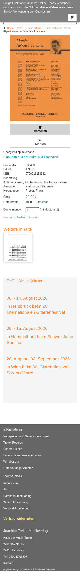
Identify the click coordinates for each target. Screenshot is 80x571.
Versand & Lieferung (16, 508)
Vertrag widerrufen (18, 518)
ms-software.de (47, 569)
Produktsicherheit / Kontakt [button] (20, 217)
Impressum (10, 483)
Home (10, 28)
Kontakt (8, 563)
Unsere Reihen (12, 449)
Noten (20, 28)
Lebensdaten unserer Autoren (22, 455)
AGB (6, 489)
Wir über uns (11, 461)
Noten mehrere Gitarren (57, 28)
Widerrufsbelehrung (15, 502)
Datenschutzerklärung (17, 496)
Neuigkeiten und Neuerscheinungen (26, 436)
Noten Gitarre (34, 28)
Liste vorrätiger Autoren (18, 468)
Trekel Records (13, 442)
